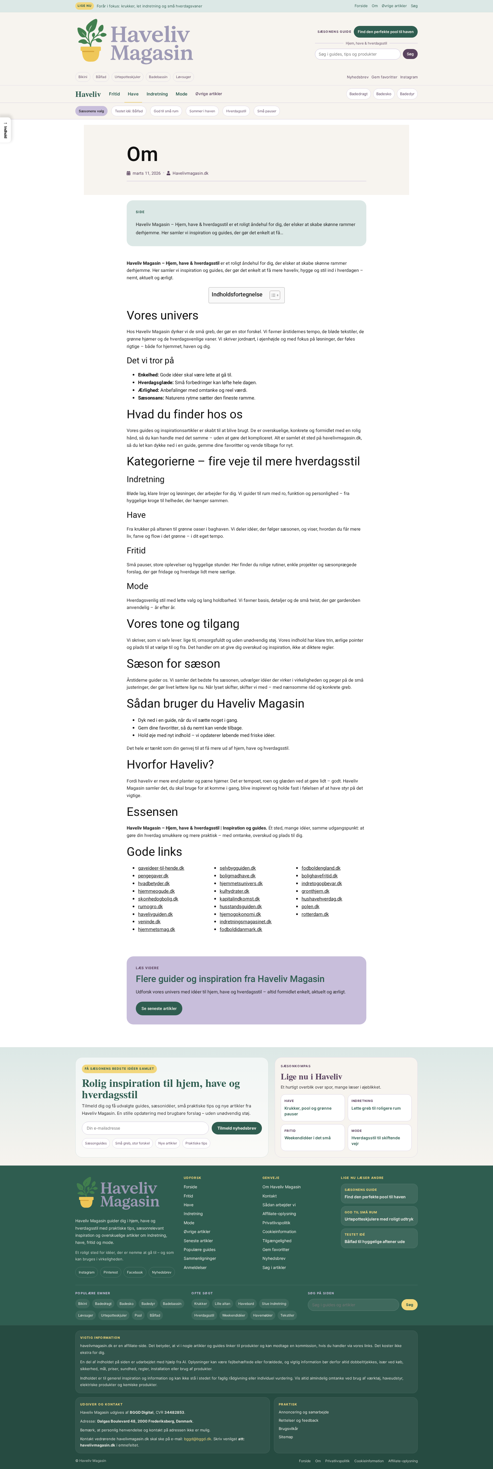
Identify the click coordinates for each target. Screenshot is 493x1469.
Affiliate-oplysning (279, 1213)
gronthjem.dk (316, 891)
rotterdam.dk (315, 914)
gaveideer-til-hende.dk (161, 868)
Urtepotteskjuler (127, 77)
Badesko (383, 93)
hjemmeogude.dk (156, 891)
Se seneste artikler (159, 1009)
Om (375, 5)
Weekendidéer (233, 1315)
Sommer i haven (202, 111)
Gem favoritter (384, 77)
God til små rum (166, 111)
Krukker (200, 1303)
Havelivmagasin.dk (190, 173)
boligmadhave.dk (238, 875)
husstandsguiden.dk (241, 906)
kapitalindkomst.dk (240, 898)
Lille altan (222, 1303)
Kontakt (269, 1195)
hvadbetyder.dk (154, 883)
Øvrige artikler (394, 5)
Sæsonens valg (91, 111)
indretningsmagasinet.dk (246, 921)
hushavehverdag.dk (322, 898)
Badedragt (358, 93)
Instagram (409, 77)
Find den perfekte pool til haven (386, 31)
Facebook (135, 1272)
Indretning (157, 94)
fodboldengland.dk (321, 868)
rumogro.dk (150, 906)
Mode (181, 94)
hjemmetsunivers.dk (241, 883)
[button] (5, 129)
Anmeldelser (195, 1267)
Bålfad (101, 77)
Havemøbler (262, 1315)
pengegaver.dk (153, 875)
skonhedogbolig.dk (158, 898)
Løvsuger (183, 77)
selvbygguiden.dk (238, 868)
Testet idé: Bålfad (129, 111)
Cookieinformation (279, 1231)
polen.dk (311, 906)
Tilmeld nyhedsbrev (236, 1128)
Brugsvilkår (288, 1428)
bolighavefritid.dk (320, 875)
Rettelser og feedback (298, 1420)
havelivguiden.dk (155, 914)
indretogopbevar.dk (322, 883)
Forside (361, 5)
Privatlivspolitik (276, 1222)
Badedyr (407, 93)
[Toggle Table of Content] (272, 295)
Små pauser (266, 111)
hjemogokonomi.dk (240, 914)
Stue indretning (274, 1303)
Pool (138, 1315)
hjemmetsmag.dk (156, 929)
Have (133, 94)
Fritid (114, 94)
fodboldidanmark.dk (241, 929)
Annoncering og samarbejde (304, 1412)
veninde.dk (149, 921)
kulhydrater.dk (234, 891)
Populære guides (199, 1249)
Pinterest (111, 1272)
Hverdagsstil (236, 111)
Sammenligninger (200, 1258)
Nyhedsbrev (358, 77)
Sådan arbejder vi (279, 1204)
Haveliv (88, 94)
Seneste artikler (198, 1240)
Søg (414, 5)
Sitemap (286, 1437)
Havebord (246, 1303)
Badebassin (158, 77)
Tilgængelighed (277, 1240)
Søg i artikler (274, 1267)
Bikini (82, 77)
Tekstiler (287, 1315)
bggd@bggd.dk (197, 1439)
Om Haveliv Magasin (281, 1186)
